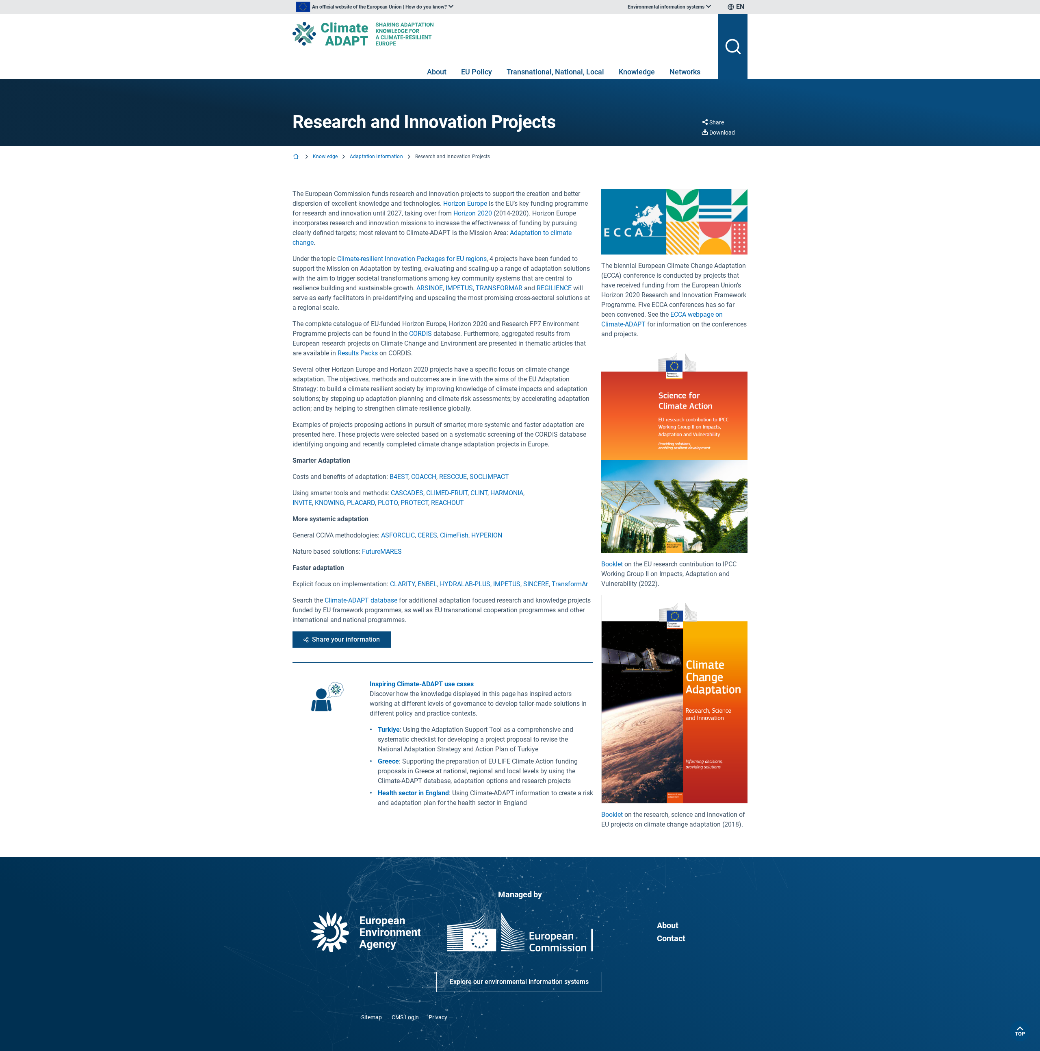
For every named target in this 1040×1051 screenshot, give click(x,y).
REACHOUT (447, 503)
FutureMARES (382, 551)
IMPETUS (459, 288)
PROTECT (414, 503)
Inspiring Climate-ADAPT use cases (422, 684)
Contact (671, 938)
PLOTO (388, 503)
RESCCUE (453, 477)
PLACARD (361, 503)
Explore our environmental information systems (519, 982)
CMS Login (405, 1017)
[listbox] (374, 7)
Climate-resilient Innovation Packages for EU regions (412, 259)
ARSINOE (429, 288)
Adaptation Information (376, 156)
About (436, 71)
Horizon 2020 (472, 213)
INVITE (302, 503)
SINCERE (536, 584)
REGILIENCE (554, 288)
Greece (388, 761)
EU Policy (476, 71)
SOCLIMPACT (489, 477)
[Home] (296, 157)
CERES (427, 535)
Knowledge (637, 71)
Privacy (438, 1017)
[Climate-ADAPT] (502, 34)
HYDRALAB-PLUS (465, 584)
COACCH (423, 477)
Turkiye (389, 729)
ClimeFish (454, 535)
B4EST (399, 477)
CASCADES (407, 493)
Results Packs (358, 353)
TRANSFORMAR (499, 288)
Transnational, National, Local (555, 71)
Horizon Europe (465, 203)
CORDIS (420, 333)
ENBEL (427, 584)
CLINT (479, 493)
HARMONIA (506, 493)
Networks (685, 71)
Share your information (346, 639)
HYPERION (486, 535)
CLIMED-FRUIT (447, 493)
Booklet (612, 564)
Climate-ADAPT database (361, 600)
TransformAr (570, 584)
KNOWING (329, 503)
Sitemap (371, 1017)
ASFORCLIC (398, 535)
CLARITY (402, 584)
